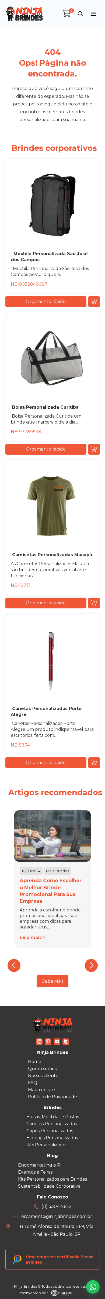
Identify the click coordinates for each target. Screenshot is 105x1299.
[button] (80, 13)
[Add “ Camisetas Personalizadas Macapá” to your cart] (94, 603)
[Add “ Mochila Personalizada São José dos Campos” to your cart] (94, 301)
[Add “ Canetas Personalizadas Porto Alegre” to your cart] (94, 762)
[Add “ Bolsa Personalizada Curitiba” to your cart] (94, 449)
